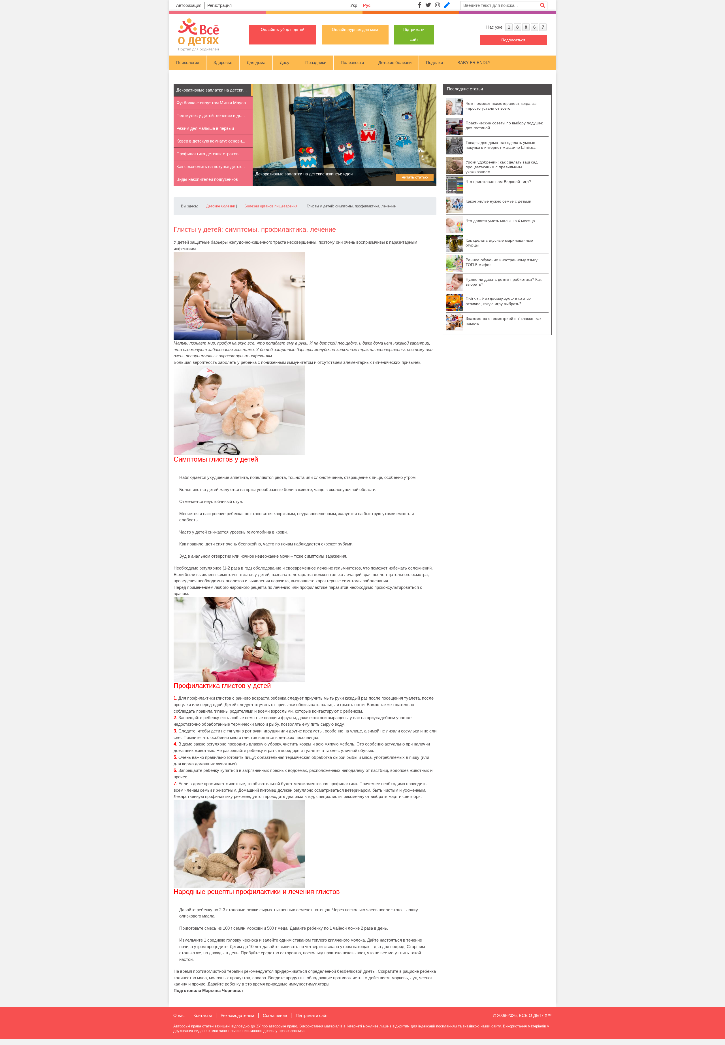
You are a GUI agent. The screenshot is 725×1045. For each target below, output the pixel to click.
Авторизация (188, 5)
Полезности (352, 62)
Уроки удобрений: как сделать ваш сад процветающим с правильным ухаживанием (502, 167)
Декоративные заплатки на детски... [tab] (211, 90)
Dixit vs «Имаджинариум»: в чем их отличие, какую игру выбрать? (498, 301)
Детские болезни (394, 62)
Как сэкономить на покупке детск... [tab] (210, 166)
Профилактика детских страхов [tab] (207, 153)
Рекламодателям (237, 1015)
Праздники (315, 62)
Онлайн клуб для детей (282, 29)
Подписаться (513, 40)
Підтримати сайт (312, 1015)
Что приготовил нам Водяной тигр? (498, 181)
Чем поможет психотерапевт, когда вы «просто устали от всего (501, 106)
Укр (353, 5)
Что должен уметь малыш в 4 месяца (500, 220)
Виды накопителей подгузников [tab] (207, 179)
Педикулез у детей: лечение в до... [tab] (210, 115)
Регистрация (219, 5)
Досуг (285, 62)
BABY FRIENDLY (474, 62)
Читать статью (415, 177)
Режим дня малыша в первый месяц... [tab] (205, 130)
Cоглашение (275, 1015)
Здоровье (223, 62)
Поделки (434, 62)
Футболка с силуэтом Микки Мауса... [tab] (212, 102)
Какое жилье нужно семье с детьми (498, 201)
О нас (179, 1015)
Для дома (256, 62)
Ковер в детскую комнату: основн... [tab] (210, 141)
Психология (187, 62)
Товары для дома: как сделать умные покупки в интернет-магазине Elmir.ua (501, 145)
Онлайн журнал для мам (355, 29)
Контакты (202, 1015)
